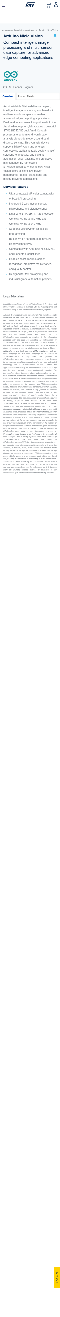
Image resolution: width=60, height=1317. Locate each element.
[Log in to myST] (56, 5)
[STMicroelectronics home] (30, 4)
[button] (55, 36)
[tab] (8, 96)
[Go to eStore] (49, 5)
